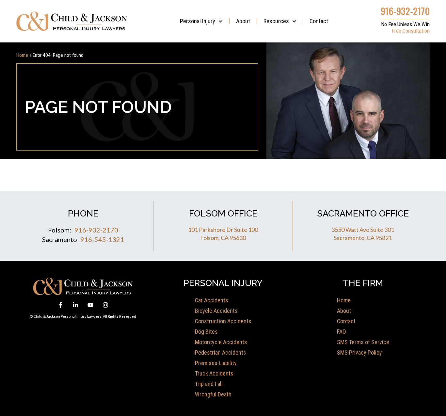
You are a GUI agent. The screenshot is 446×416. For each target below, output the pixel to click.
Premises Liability (216, 363)
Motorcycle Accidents (221, 342)
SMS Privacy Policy (359, 352)
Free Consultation (411, 30)
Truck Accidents (214, 373)
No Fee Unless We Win (405, 24)
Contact (319, 21)
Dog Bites (206, 331)
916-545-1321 (102, 239)
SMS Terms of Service (363, 342)
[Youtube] (90, 305)
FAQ (341, 331)
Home (22, 55)
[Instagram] (105, 305)
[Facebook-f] (60, 305)
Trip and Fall (209, 383)
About (243, 21)
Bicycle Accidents (216, 310)
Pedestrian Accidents (220, 352)
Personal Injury (197, 21)
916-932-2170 (405, 11)
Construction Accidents (223, 321)
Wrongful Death (213, 394)
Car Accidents (211, 300)
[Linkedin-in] (75, 305)
